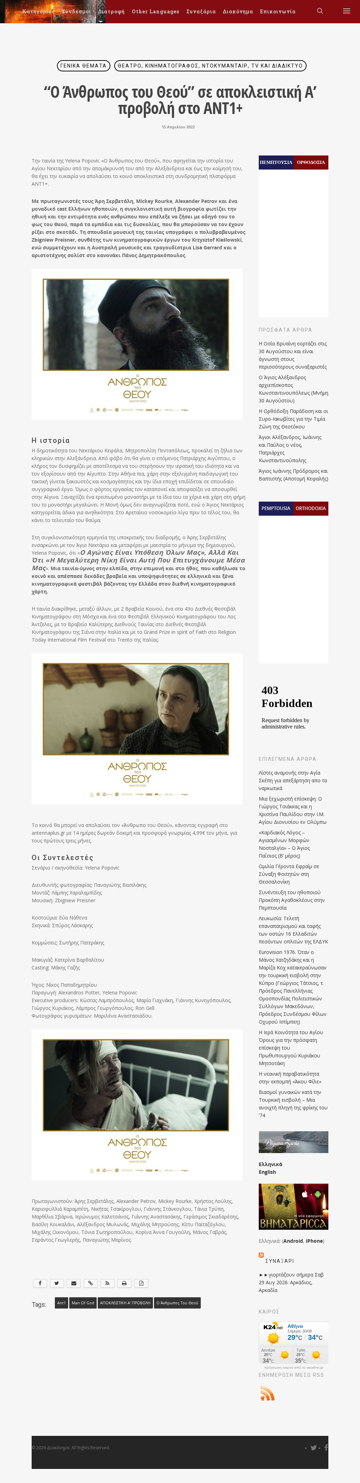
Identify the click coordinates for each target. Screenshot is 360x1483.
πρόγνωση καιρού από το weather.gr (293, 1367)
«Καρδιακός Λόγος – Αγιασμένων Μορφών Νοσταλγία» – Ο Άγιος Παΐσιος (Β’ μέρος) (284, 844)
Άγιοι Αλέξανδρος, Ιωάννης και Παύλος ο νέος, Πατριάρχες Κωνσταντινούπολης (290, 449)
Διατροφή (111, 11)
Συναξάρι (279, 1261)
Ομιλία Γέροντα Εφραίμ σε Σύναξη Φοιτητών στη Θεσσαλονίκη (289, 874)
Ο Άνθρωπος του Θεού (177, 1302)
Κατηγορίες (38, 11)
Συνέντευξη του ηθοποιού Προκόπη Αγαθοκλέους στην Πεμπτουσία (292, 900)
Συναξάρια (201, 11)
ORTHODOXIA (311, 508)
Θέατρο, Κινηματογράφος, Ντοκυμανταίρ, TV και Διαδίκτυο (210, 66)
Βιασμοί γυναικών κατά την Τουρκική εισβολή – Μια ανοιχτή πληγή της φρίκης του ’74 (293, 1104)
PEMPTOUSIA (276, 508)
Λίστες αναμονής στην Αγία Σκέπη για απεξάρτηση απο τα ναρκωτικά (293, 780)
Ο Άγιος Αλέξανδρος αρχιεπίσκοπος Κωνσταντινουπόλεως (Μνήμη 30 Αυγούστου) (293, 389)
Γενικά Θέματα (83, 66)
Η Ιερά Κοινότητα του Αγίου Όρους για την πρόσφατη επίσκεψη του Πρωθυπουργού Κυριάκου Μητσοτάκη (291, 1048)
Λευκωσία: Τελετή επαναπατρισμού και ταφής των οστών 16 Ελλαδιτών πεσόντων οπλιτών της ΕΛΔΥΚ (293, 930)
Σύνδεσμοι (76, 11)
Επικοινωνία (278, 11)
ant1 (61, 1302)
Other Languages (155, 11)
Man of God (83, 1302)
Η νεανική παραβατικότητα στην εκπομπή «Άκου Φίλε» (290, 1077)
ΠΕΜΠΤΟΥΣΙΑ (276, 162)
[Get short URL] (91, 1283)
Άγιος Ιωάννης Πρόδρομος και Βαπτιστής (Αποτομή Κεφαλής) (293, 474)
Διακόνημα (238, 11)
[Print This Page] (124, 1283)
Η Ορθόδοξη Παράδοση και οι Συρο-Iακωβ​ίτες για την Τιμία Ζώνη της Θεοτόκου (293, 419)
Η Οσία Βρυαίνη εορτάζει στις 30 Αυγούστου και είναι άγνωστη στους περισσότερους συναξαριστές (293, 355)
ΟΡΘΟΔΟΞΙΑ (311, 162)
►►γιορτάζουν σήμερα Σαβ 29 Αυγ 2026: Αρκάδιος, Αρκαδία (291, 1282)
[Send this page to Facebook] (40, 1283)
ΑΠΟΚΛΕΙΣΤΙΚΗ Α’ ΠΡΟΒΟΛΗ (125, 1302)
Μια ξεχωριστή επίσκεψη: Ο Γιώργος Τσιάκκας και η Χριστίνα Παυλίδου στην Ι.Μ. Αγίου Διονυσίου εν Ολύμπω (293, 810)
